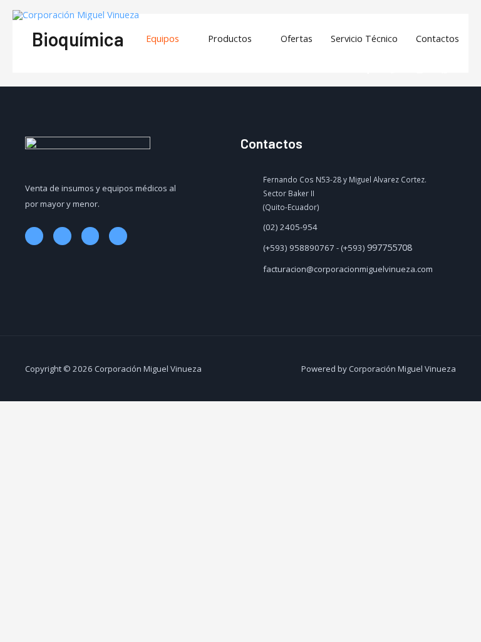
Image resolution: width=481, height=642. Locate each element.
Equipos (162, 38)
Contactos (437, 38)
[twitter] (396, 69)
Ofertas (297, 38)
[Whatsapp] (118, 236)
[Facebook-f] (34, 236)
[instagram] (422, 69)
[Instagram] (90, 236)
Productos (230, 38)
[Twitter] (62, 236)
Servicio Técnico (364, 38)
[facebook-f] (371, 69)
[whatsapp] (448, 69)
